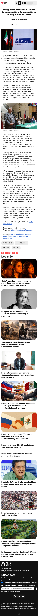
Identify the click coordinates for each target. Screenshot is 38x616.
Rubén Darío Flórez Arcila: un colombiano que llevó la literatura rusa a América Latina (18, 484)
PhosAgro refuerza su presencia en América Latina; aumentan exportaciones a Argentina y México (18, 543)
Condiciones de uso (7, 572)
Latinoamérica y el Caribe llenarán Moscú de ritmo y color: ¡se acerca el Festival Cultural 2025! (18, 554)
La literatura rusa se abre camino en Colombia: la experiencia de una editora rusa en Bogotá (17, 375)
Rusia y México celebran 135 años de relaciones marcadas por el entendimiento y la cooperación (16, 436)
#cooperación (22, 243)
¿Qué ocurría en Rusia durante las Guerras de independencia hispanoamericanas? (15, 344)
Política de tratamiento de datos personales (15, 570)
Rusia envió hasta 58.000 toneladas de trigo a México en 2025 (17, 446)
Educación (14, 25)
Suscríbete (8, 574)
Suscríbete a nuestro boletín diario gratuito (19, 585)
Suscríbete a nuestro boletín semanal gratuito (20, 582)
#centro (16, 248)
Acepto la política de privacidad (11, 591)
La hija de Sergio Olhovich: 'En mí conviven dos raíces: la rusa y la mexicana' (15, 313)
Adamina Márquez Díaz (19, 19)
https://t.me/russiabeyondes (22, 230)
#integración (7, 243)
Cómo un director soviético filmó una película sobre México (16, 455)
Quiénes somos (6, 568)
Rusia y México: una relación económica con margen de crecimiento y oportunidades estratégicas (18, 406)
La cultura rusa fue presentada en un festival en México (16, 514)
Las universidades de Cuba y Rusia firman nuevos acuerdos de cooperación (17, 236)
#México (6, 248)
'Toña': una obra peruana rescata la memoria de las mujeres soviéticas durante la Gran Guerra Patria (16, 283)
